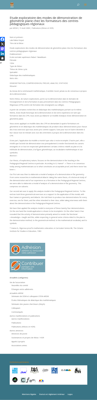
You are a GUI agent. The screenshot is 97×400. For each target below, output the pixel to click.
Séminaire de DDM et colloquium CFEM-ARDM (30, 296)
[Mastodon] (2, 48)
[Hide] (1, 63)
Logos (70, 394)
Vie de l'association (17, 282)
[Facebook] (2, 39)
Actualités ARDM (16, 293)
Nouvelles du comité (19, 285)
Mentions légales (29, 394)
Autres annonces (16, 330)
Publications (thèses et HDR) (43, 28)
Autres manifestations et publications (25, 316)
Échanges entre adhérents (22, 289)
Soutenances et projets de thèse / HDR (27, 337)
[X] (2, 44)
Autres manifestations (20, 319)
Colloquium (15, 308)
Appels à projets (18, 341)
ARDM (15, 28)
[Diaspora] (2, 58)
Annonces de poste (19, 333)
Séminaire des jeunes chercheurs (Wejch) (28, 304)
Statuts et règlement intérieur (52, 394)
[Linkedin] (2, 53)
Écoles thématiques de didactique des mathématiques (33, 300)
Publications (16, 323)
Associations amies (19, 345)
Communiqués (17, 312)
